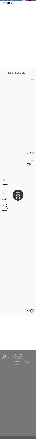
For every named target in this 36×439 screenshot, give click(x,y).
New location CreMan (27, 362)
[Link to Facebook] (30, 437)
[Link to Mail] (31, 437)
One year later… (26, 360)
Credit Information (16, 364)
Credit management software (17, 354)
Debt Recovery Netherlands (17, 357)
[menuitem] (23, 0)
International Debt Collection (17, 358)
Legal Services (15, 355)
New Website (26, 357)
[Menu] (32, 3)
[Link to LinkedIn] (33, 437)
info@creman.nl (5, 358)
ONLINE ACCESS (23, 0)
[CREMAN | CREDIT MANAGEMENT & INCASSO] (7, 4)
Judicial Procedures (16, 360)
